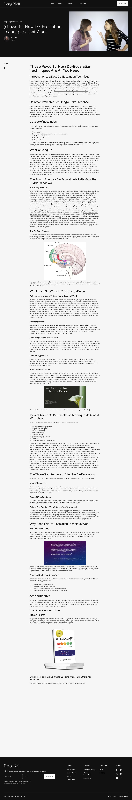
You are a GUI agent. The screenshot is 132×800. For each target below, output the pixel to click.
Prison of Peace (72, 773)
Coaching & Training (89, 769)
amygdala (93, 191)
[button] (60, 4)
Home (52, 4)
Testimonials (71, 779)
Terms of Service (123, 796)
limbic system (56, 195)
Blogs (101, 769)
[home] (12, 4)
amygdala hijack (82, 191)
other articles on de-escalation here (55, 606)
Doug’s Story (71, 769)
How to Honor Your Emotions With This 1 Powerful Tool (71, 91)
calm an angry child (62, 518)
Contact (102, 773)
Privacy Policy (112, 796)
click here (70, 571)
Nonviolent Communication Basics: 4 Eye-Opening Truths (78, 307)
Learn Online (87, 778)
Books (69, 776)
